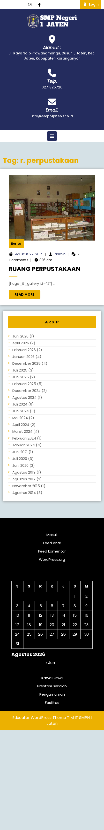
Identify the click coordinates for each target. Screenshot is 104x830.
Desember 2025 (26, 363)
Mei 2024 (20, 417)
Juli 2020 (19, 458)
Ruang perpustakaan (45, 269)
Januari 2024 (23, 445)
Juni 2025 (20, 377)
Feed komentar (52, 551)
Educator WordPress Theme (39, 717)
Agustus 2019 (24, 472)
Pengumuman (52, 694)
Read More (27, 293)
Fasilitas (52, 702)
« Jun (50, 663)
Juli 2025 (19, 370)
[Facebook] (39, 5)
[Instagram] (29, 5)
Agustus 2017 (24, 479)
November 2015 (26, 485)
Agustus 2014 (24, 492)
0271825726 (52, 87)
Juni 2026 (20, 336)
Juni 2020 (20, 465)
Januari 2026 (23, 356)
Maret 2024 (22, 431)
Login (95, 3)
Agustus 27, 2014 (29, 254)
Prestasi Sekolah (52, 686)
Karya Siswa (52, 677)
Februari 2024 (24, 438)
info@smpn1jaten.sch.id (52, 116)
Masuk (52, 534)
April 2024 (20, 424)
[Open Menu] (52, 136)
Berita (16, 243)
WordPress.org (52, 559)
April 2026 (20, 343)
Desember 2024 (26, 390)
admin (60, 254)
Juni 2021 (20, 451)
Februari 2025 (24, 383)
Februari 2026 (24, 349)
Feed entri (52, 542)
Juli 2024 (19, 404)
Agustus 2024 (24, 397)
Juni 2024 (20, 411)
